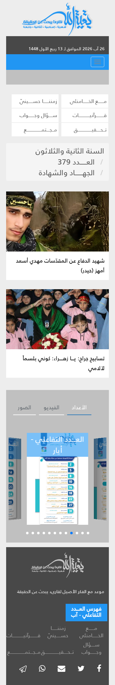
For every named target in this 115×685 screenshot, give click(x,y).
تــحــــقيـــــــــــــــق (90, 130)
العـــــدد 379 (76, 162)
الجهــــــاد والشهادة (67, 173)
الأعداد (79, 407)
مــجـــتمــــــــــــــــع (40, 130)
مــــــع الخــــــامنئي (88, 101)
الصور (24, 407)
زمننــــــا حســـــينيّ (38, 101)
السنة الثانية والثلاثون (70, 151)
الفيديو (51, 407)
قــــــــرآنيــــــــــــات (90, 115)
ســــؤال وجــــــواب (38, 115)
